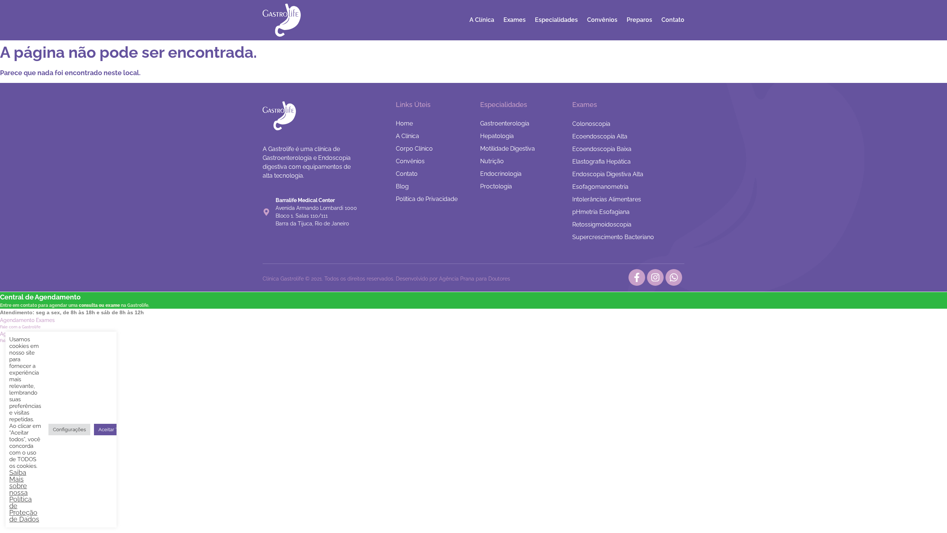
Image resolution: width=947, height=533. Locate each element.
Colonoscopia (591, 123)
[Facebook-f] (636, 277)
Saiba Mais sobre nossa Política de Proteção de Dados (24, 496)
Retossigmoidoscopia (601, 224)
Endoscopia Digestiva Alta (607, 174)
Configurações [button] (69, 429)
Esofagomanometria (600, 186)
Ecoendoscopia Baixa (601, 148)
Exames (514, 19)
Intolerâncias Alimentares (606, 199)
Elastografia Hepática (601, 161)
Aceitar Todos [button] (113, 429)
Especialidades (556, 19)
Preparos (639, 19)
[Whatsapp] (673, 277)
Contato (672, 19)
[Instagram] (655, 277)
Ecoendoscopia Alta (599, 136)
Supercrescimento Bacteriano (613, 237)
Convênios (602, 19)
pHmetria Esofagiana (601, 211)
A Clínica (481, 19)
